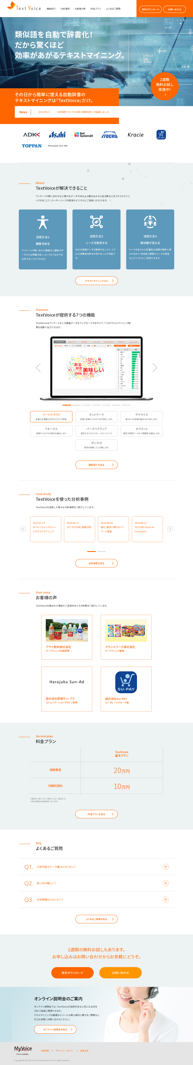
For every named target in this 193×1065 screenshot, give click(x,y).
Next (154, 367)
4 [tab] (96, 405)
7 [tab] (126, 405)
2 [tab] (76, 405)
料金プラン (96, 8)
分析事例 (65, 8)
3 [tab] (86, 405)
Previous (39, 367)
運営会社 (84, 1051)
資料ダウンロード (150, 9)
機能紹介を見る (96, 464)
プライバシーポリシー (65, 1051)
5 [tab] (106, 405)
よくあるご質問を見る (96, 919)
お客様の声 (80, 8)
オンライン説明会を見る (55, 1029)
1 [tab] (67, 405)
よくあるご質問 (113, 8)
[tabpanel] (96, 367)
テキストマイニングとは (96, 280)
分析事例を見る (96, 563)
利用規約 (45, 1051)
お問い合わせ (174, 9)
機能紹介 (51, 8)
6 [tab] (116, 405)
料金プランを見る (96, 814)
